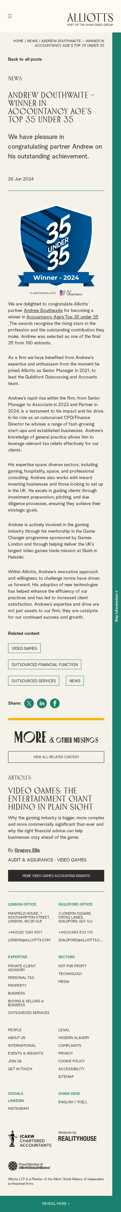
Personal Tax (21, 978)
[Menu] (10, 16)
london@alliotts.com (29, 940)
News (32, 41)
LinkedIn (42, 703)
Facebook (55, 703)
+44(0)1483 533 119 (75, 932)
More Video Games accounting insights (56, 876)
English (66, 1102)
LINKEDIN (16, 1101)
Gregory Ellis (27, 850)
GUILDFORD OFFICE (75, 904)
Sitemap (66, 1077)
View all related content (56, 757)
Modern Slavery (73, 1038)
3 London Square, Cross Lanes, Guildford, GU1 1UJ (75, 917)
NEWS (74, 681)
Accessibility (71, 1069)
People (15, 1030)
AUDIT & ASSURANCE (30, 860)
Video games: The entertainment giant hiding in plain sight (50, 799)
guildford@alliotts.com (81, 940)
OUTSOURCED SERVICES (34, 681)
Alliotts (90, 19)
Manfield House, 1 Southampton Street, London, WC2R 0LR (29, 917)
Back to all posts (25, 59)
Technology (70, 974)
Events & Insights (25, 1053)
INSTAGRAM (18, 1108)
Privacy (65, 1053)
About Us (16, 1038)
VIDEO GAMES (24, 649)
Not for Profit (72, 966)
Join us (15, 1061)
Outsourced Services (28, 1013)
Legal (64, 1030)
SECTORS (66, 957)
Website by (67, 1132)
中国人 (82, 1102)
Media (63, 981)
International (22, 1045)
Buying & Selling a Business (26, 1003)
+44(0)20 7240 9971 (25, 932)
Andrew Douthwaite (43, 310)
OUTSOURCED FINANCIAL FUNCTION (45, 665)
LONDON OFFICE (22, 904)
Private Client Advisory (22, 968)
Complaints (69, 1045)
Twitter (29, 703)
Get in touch (20, 1069)
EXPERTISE (17, 957)
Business (16, 993)
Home (18, 41)
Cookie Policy (71, 1061)
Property (17, 985)
